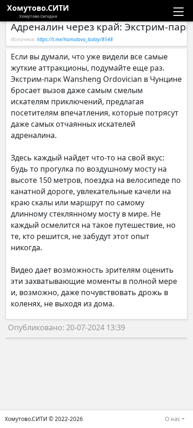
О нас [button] (172, 419)
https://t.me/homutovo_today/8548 (75, 39)
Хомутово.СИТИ (38, 11)
